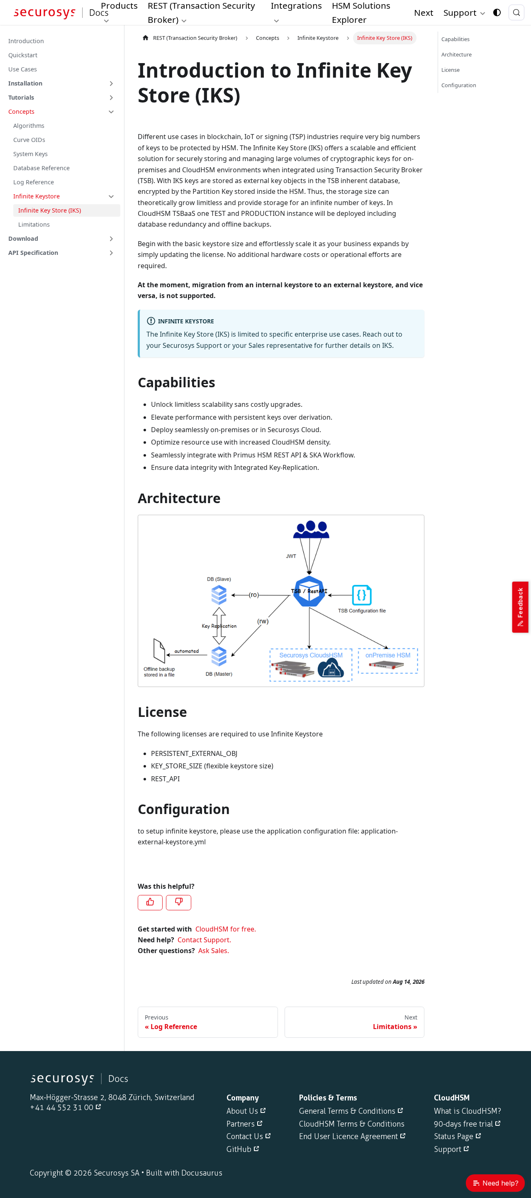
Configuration (458, 85)
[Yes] (150, 902)
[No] (178, 902)
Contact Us (245, 1136)
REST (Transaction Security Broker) (195, 38)
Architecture (456, 54)
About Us (242, 1111)
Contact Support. (204, 939)
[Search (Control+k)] (516, 12)
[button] (61, 83)
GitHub (239, 1149)
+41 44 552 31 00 (61, 1107)
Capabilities (455, 39)
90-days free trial (463, 1124)
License (450, 69)
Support (447, 1149)
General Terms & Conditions (347, 1111)
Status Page (453, 1136)
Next (424, 12)
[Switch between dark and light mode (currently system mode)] (497, 12)
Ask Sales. (213, 950)
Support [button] (460, 12)
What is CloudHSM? (467, 1111)
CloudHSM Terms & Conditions (351, 1124)
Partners (241, 1124)
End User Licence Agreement (348, 1136)
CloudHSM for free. (225, 929)
